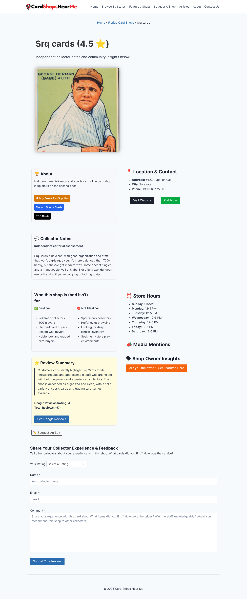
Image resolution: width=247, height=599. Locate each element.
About (197, 6)
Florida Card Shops (121, 22)
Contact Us (211, 6)
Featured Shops (140, 6)
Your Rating (38, 464)
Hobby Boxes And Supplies (52, 198)
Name (35, 475)
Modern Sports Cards (49, 207)
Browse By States (114, 6)
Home (94, 6)
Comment (38, 510)
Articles (184, 6)
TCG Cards (42, 216)
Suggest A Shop (165, 6)
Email (35, 492)
